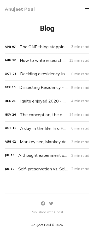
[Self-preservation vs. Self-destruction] (47, 169)
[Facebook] (43, 203)
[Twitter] (51, 203)
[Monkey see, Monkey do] (47, 141)
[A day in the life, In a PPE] (47, 128)
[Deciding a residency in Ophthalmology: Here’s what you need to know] (47, 73)
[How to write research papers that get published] (47, 60)
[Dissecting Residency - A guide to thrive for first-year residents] (47, 87)
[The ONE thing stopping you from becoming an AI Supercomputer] (47, 46)
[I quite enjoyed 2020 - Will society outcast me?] (47, 101)
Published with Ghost (47, 212)
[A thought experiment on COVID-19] (47, 155)
